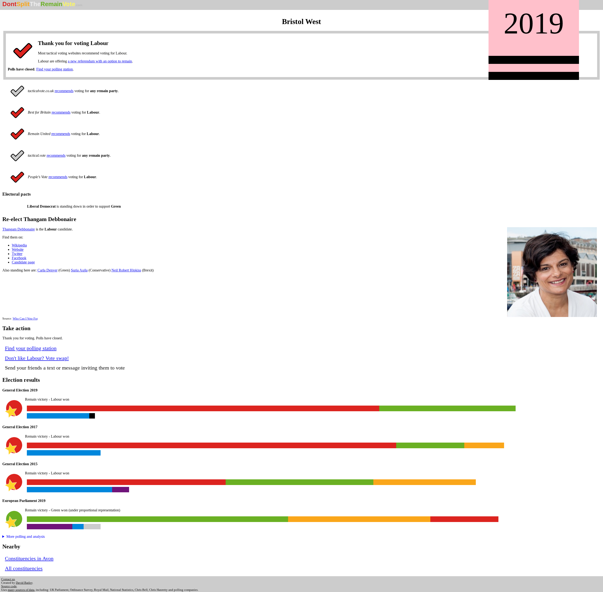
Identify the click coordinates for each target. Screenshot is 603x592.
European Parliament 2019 (23, 501)
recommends (64, 91)
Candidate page (23, 262)
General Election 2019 (19, 390)
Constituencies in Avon (29, 558)
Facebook (19, 258)
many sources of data (21, 590)
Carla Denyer (47, 270)
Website (18, 249)
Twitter (17, 254)
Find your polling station (54, 69)
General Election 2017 (19, 427)
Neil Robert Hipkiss (126, 270)
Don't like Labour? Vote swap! (37, 358)
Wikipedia (19, 245)
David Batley (24, 582)
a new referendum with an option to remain (100, 61)
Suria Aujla (79, 270)
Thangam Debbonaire (18, 229)
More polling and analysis (25, 536)
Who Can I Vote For (25, 318)
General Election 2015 (19, 464)
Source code (9, 586)
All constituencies (24, 568)
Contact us (8, 579)
